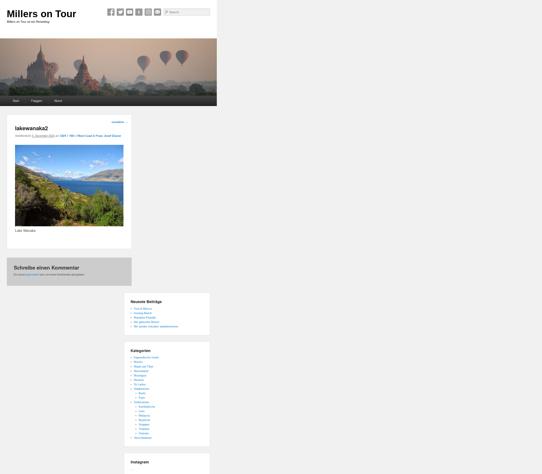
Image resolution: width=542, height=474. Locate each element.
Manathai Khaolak (145, 317)
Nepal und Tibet (143, 366)
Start (16, 100)
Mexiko (138, 362)
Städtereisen (141, 388)
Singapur (144, 424)
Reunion (139, 380)
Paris (142, 397)
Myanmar (144, 420)
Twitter (120, 12)
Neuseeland (141, 371)
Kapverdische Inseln (146, 357)
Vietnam (144, 433)
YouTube (129, 12)
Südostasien (141, 402)
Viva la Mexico (143, 308)
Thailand (144, 429)
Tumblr (138, 12)
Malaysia (144, 415)
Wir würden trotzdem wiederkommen (156, 326)
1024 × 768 (67, 135)
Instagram (148, 12)
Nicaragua (140, 375)
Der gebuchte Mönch (146, 322)
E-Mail (157, 12)
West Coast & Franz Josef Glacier (99, 135)
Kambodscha (147, 406)
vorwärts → (120, 122)
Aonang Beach (143, 313)
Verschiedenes (143, 437)
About (58, 100)
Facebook (111, 12)
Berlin (142, 393)
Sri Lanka (139, 384)
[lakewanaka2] (69, 225)
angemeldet (32, 274)
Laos (142, 411)
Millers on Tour (41, 13)
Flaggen (36, 100)
